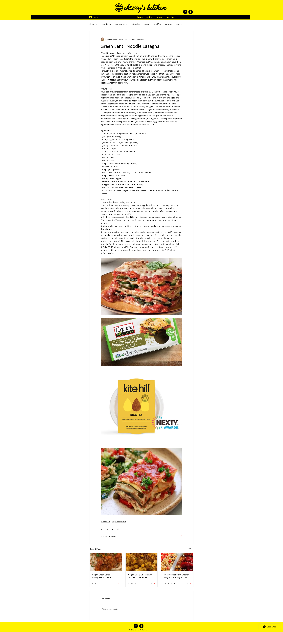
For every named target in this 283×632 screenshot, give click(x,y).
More (178, 24)
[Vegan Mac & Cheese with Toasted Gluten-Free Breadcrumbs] (142, 562)
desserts (168, 24)
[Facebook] (190, 12)
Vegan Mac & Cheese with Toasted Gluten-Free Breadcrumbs (140, 576)
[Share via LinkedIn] (112, 529)
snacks (146, 24)
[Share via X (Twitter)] (107, 529)
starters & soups (121, 24)
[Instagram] (185, 12)
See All (190, 549)
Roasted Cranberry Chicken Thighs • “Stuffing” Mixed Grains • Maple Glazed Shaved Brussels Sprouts (176, 576)
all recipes (93, 24)
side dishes (136, 24)
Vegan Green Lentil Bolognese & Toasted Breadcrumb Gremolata (103, 576)
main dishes (106, 24)
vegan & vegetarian (119, 522)
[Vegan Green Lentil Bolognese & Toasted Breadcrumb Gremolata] (106, 562)
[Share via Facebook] (102, 529)
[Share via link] (118, 529)
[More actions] (181, 39)
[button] (191, 24)
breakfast (157, 24)
